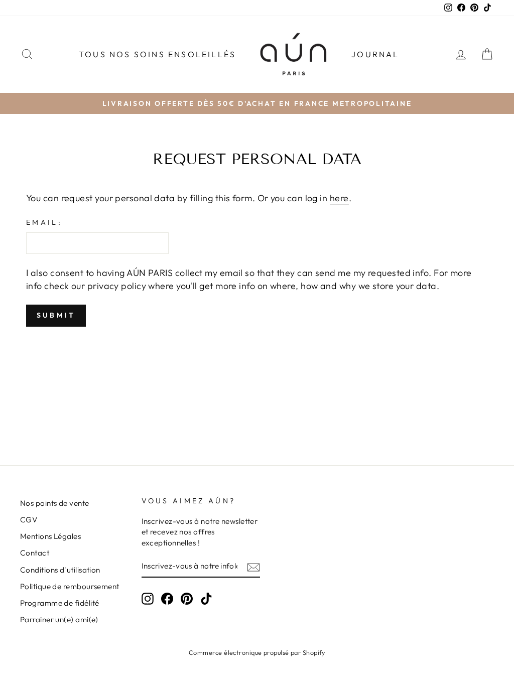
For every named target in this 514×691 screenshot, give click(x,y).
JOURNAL (375, 54)
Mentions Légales (50, 536)
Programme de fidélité (59, 603)
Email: (44, 222)
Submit (56, 315)
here (339, 198)
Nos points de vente (54, 503)
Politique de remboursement (69, 586)
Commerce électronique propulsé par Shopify (257, 652)
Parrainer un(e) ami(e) (59, 619)
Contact (34, 553)
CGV (28, 519)
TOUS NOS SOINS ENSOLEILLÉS (157, 54)
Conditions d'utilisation (60, 570)
